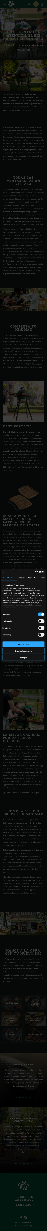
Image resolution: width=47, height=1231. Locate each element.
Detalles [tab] (21, 578)
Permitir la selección (23, 651)
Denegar (23, 657)
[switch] (41, 621)
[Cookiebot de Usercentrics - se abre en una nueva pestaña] (34, 572)
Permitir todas (23, 644)
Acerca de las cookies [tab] (36, 578)
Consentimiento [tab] (9, 578)
